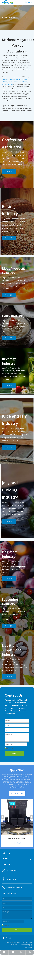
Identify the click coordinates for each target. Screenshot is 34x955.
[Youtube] (10, 938)
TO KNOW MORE (17, 794)
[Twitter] (6, 938)
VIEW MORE (8, 171)
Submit (14, 753)
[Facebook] (3, 938)
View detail (17, 843)
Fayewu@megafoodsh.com (14, 887)
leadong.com (28, 947)
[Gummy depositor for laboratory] (17, 817)
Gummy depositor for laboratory (17, 838)
